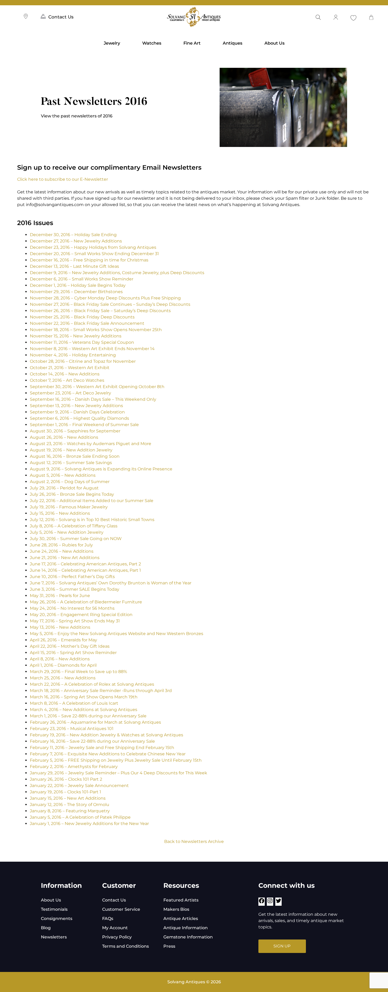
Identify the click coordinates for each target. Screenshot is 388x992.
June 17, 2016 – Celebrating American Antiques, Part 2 (86, 563)
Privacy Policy (117, 936)
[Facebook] (261, 902)
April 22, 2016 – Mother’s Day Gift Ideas (70, 646)
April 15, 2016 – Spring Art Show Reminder (73, 652)
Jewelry (112, 43)
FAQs (107, 918)
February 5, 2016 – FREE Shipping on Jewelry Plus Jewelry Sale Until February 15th (116, 760)
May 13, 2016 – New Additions (60, 627)
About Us (274, 43)
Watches (151, 43)
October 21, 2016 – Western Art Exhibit (70, 367)
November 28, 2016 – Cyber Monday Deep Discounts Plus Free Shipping (105, 298)
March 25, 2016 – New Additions (63, 677)
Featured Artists (180, 900)
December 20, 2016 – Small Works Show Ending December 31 (94, 253)
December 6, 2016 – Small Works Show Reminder (81, 279)
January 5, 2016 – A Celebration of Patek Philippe (80, 817)
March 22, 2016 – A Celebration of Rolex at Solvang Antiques (92, 684)
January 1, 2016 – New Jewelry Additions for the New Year (89, 823)
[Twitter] (278, 902)
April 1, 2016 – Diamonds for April (64, 665)
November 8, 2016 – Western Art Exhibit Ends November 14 (92, 348)
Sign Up (282, 945)
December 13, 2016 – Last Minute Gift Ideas (74, 266)
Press (169, 946)
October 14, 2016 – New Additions (65, 373)
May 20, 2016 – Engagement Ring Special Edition (81, 614)
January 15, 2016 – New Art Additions (68, 798)
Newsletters (54, 936)
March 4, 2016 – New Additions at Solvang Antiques (83, 709)
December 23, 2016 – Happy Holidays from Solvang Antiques (93, 247)
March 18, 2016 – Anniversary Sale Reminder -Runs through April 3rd (101, 690)
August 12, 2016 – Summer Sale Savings (71, 462)
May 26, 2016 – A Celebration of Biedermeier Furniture (86, 601)
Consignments (56, 918)
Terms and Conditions (125, 946)
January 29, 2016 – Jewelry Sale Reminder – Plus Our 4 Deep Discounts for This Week (118, 772)
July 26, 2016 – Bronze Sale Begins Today (72, 494)
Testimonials (54, 909)
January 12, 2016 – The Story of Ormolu (69, 804)
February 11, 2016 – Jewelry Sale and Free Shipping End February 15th (102, 747)
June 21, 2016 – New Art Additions (65, 557)
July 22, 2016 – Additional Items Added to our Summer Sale (91, 500)
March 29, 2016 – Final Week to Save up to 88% (78, 671)
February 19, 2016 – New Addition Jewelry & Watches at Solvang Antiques (106, 734)
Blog (46, 927)
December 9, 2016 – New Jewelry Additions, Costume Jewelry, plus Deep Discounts (117, 272)
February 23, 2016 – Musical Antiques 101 (71, 728)
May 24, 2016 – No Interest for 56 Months (72, 608)
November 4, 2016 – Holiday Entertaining (73, 354)
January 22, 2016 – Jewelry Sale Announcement (79, 785)
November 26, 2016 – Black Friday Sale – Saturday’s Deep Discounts (100, 310)
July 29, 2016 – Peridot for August (64, 487)
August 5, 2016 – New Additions (63, 475)
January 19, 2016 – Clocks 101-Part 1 (65, 791)
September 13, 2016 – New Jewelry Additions (76, 405)
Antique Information (185, 927)
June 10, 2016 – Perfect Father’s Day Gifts (72, 576)
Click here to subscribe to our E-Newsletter (62, 179)
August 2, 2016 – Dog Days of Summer (70, 481)
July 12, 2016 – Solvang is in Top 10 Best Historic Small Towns (92, 519)
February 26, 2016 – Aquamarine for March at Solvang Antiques (95, 722)
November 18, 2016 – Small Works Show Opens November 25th (96, 329)
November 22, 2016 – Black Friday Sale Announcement (87, 323)
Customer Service (121, 909)
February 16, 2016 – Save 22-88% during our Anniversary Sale (92, 741)
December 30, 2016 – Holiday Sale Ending (73, 234)
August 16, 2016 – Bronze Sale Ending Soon (75, 456)
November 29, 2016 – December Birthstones (76, 291)
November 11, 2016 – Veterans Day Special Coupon (82, 342)
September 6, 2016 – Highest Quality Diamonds (79, 418)
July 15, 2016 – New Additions (60, 513)
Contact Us (61, 17)
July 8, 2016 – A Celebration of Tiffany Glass (73, 525)
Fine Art (192, 43)
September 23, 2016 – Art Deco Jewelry (70, 392)
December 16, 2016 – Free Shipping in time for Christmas (89, 260)
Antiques (232, 43)
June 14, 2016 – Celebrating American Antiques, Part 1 (85, 570)
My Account (115, 927)
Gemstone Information (188, 936)
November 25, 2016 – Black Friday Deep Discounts (82, 316)
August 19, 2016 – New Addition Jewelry (71, 449)
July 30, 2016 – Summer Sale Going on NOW (76, 538)
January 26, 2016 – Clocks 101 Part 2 (66, 779)
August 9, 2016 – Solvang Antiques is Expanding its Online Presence (101, 468)
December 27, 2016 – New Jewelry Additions (76, 241)
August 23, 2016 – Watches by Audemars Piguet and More (90, 443)
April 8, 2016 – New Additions (60, 658)
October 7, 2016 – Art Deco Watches (67, 380)
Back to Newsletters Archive (194, 841)
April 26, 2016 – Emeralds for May (63, 639)
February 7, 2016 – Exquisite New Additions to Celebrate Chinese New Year (108, 753)
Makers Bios (176, 909)
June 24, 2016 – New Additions (61, 551)
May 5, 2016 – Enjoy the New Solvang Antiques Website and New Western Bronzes (116, 633)
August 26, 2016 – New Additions (64, 437)
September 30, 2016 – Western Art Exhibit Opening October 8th (97, 386)
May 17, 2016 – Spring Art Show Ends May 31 (75, 620)
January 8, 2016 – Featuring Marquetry (70, 810)
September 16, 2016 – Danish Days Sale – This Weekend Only (93, 399)
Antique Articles (180, 918)
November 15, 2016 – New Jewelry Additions (75, 335)
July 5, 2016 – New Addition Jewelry (66, 532)
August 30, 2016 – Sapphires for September (75, 430)
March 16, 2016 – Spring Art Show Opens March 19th (84, 696)
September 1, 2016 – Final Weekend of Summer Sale (84, 424)
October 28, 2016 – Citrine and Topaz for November (83, 361)
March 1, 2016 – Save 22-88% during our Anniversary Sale (88, 715)
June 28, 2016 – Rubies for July (61, 544)
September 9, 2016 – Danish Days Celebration (77, 411)
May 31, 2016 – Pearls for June (60, 595)
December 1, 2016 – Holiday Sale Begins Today (78, 285)
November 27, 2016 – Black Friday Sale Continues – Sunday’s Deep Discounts (110, 304)
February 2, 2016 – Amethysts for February (74, 766)
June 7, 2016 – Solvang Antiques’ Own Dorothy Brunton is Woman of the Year (110, 582)
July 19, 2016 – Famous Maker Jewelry (69, 506)
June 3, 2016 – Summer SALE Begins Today (74, 589)
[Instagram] (270, 902)
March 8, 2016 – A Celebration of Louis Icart (74, 703)
